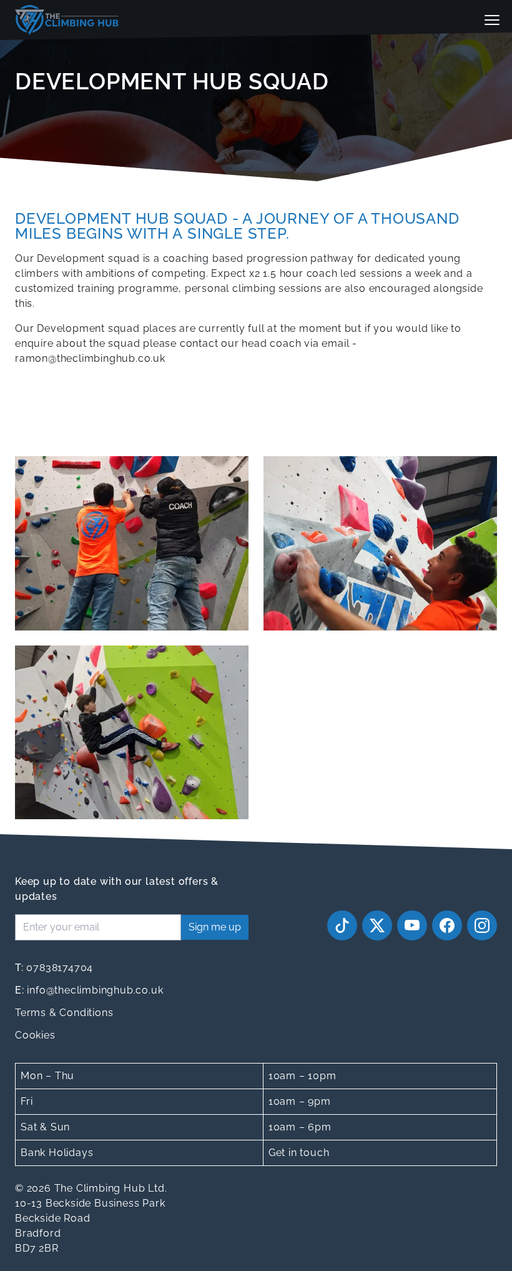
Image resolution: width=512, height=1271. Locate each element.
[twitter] (377, 925)
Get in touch (299, 1153)
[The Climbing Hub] (67, 20)
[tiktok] (342, 925)
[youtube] (412, 925)
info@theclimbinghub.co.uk (89, 990)
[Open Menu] (492, 20)
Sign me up (215, 927)
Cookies (35, 1035)
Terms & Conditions (64, 1013)
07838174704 (54, 968)
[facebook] (447, 925)
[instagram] (482, 925)
